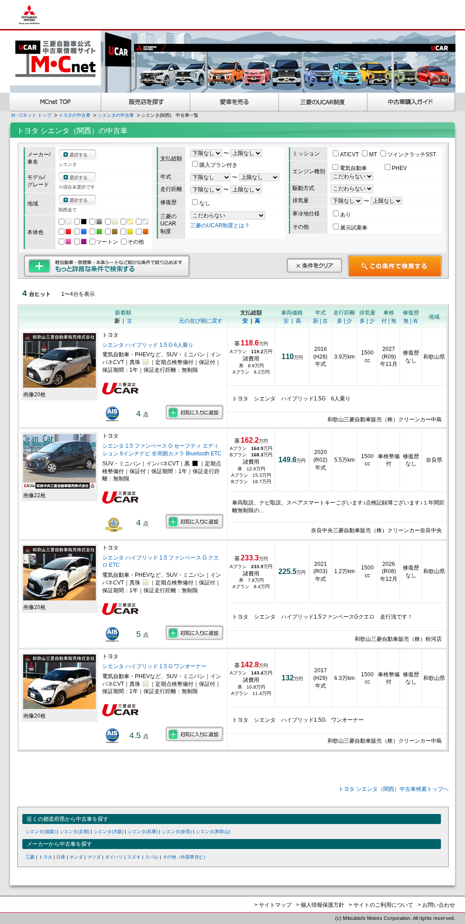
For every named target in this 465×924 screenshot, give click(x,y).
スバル (151, 856)
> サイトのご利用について (381, 905)
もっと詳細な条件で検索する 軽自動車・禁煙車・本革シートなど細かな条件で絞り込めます (107, 266)
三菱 (30, 856)
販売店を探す (145, 102)
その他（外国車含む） (185, 856)
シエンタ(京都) (74, 831)
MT (373, 154)
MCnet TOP (55, 102)
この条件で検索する (394, 266)
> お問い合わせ (436, 905)
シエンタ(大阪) (109, 831)
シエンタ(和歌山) (213, 831)
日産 (60, 856)
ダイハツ (114, 856)
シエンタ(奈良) (177, 831)
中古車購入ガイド (411, 102)
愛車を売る (234, 102)
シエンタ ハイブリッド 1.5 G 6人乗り (147, 345)
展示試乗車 (353, 228)
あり (345, 214)
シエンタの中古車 (116, 115)
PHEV (399, 168)
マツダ (94, 856)
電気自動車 (354, 168)
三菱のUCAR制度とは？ (220, 225)
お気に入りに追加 (194, 412)
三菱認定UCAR (323, 102)
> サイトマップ (273, 905)
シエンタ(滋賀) (40, 831)
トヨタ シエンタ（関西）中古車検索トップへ (393, 789)
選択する (78, 154)
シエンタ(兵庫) (143, 831)
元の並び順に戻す (201, 321)
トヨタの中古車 (74, 115)
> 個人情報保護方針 (320, 905)
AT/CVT (350, 154)
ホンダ (76, 856)
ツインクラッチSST (411, 154)
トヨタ (45, 856)
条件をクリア (314, 265)
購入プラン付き (218, 165)
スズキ (134, 856)
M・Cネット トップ (31, 115)
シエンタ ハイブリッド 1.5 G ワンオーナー (154, 666)
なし (204, 203)
